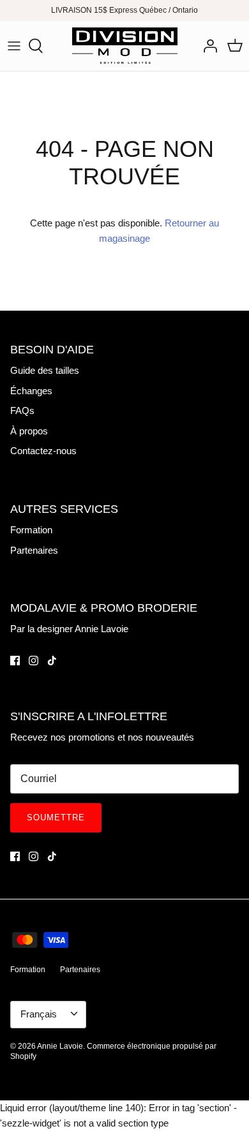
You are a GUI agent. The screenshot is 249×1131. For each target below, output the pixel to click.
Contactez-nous (43, 450)
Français (38, 1014)
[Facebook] (15, 660)
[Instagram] (33, 660)
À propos (29, 430)
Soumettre (56, 817)
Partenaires (34, 550)
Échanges (31, 390)
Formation (31, 529)
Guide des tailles (44, 370)
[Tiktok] (52, 660)
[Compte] (207, 46)
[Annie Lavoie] (124, 45)
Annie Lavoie (60, 1046)
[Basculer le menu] (14, 46)
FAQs (22, 410)
